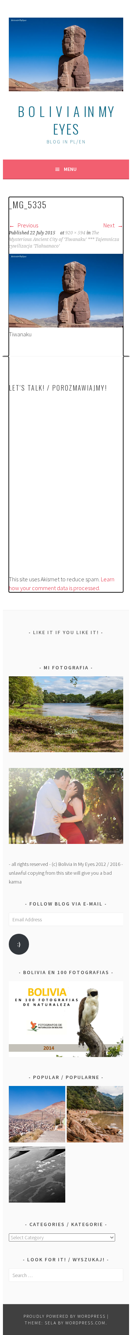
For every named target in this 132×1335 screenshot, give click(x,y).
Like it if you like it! (66, 632)
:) (19, 944)
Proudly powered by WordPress (64, 1316)
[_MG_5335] (66, 325)
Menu (70, 169)
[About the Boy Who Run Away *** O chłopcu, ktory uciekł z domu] (37, 1115)
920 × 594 (75, 232)
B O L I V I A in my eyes (66, 119)
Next (109, 225)
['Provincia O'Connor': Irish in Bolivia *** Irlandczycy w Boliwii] (95, 1115)
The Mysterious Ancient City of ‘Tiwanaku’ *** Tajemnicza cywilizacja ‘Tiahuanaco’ (64, 239)
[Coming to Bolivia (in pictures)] (37, 1176)
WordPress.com (85, 1322)
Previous (27, 225)
